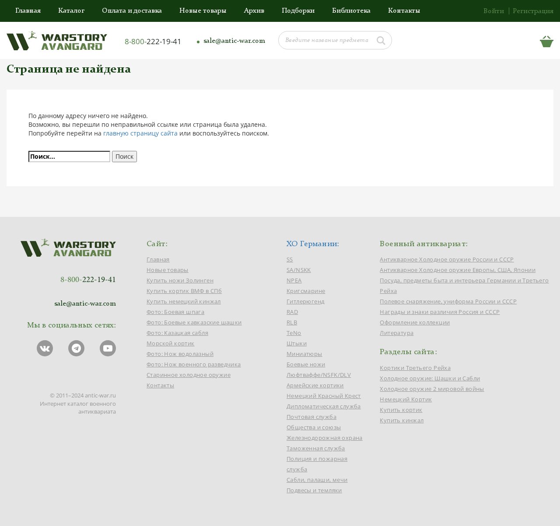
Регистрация (533, 11)
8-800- (153, 41)
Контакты (404, 10)
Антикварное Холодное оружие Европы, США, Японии (458, 270)
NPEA (294, 280)
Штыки (297, 343)
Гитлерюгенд (305, 301)
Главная (28, 10)
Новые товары (203, 10)
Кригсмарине (306, 291)
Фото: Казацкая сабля (177, 333)
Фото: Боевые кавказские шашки (194, 322)
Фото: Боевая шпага (175, 312)
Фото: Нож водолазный (180, 354)
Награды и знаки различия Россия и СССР (440, 312)
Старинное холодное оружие (189, 375)
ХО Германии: (313, 244)
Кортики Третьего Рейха (415, 368)
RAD (292, 312)
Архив (254, 10)
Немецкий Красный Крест (324, 396)
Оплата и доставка (132, 10)
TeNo (294, 333)
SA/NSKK (299, 270)
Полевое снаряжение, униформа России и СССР (448, 301)
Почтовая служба (311, 417)
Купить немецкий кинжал (184, 301)
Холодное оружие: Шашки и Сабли (430, 378)
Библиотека (351, 10)
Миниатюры (304, 354)
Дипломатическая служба (324, 406)
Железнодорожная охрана (325, 438)
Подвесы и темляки (314, 490)
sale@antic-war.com (234, 41)
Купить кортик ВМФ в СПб (184, 291)
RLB (292, 322)
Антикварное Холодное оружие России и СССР (447, 259)
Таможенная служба (316, 448)
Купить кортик (401, 410)
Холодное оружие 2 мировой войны (432, 389)
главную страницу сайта (140, 133)
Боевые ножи (306, 364)
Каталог (71, 10)
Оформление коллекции (415, 322)
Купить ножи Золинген (180, 280)
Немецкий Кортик (406, 399)
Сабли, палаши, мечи (317, 480)
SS (290, 259)
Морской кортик (171, 343)
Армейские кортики (315, 385)
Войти (493, 11)
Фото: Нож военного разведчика (194, 364)
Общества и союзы (314, 427)
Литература (396, 333)
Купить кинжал (402, 420)
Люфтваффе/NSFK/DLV (319, 375)
